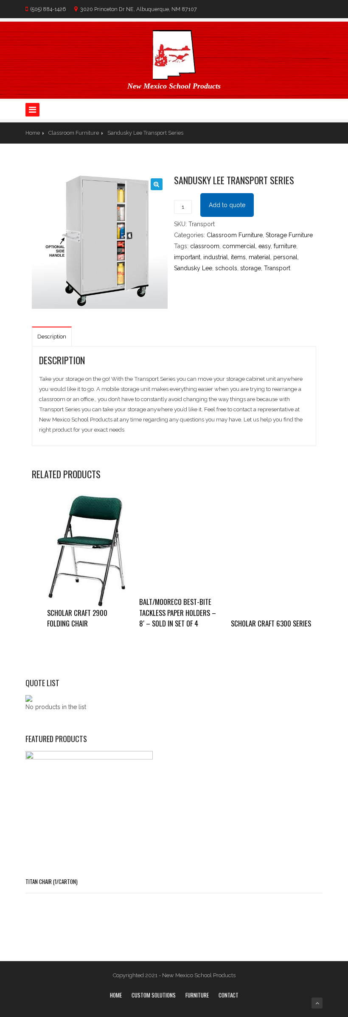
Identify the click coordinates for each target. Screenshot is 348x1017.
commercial (238, 246)
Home (32, 133)
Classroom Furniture (73, 133)
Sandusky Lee (193, 268)
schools (226, 268)
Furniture (197, 995)
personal (285, 257)
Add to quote (227, 205)
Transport (277, 268)
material (259, 257)
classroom (204, 246)
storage (250, 268)
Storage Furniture (289, 235)
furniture (285, 246)
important (187, 257)
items (238, 257)
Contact (229, 995)
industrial (215, 257)
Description (51, 336)
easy (264, 246)
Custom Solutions (154, 995)
